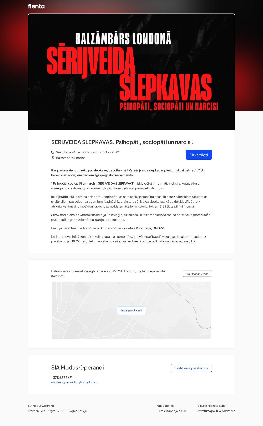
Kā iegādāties (165, 405)
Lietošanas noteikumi (211, 405)
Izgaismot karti (131, 310)
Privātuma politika (209, 411)
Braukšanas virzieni (197, 273)
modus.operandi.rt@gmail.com (74, 382)
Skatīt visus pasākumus (191, 368)
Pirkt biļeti (199, 154)
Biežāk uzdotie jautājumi (172, 411)
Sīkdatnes (228, 411)
